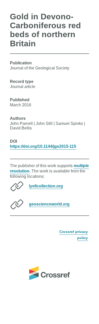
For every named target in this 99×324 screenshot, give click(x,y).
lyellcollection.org (46, 186)
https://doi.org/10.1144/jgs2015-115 (43, 146)
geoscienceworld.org (49, 204)
